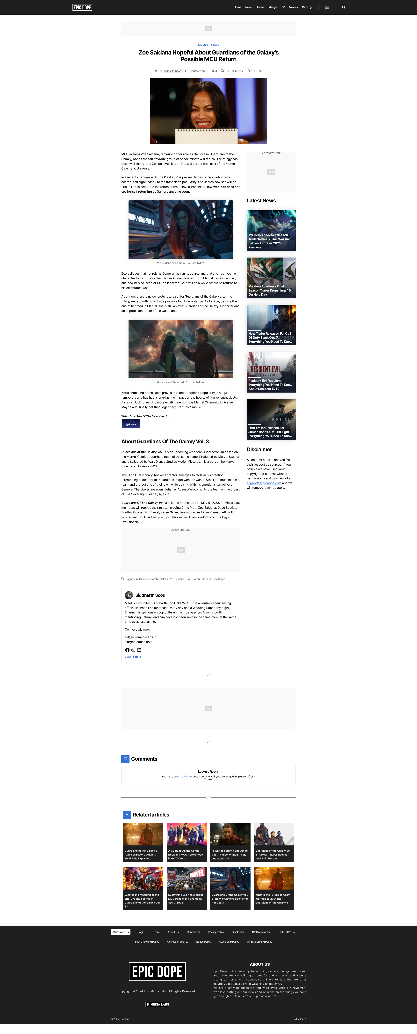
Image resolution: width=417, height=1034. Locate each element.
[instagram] (133, 650)
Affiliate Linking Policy (259, 941)
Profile (156, 932)
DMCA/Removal (261, 932)
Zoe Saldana (176, 579)
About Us (173, 932)
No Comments (234, 71)
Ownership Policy (229, 941)
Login (141, 932)
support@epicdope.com (264, 483)
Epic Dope (124, 1019)
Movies (293, 7)
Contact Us (193, 932)
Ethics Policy (203, 941)
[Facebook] (127, 650)
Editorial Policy (287, 932)
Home (237, 7)
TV (283, 7)
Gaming (307, 7)
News (248, 7)
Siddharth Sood (172, 71)
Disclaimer (238, 932)
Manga (272, 7)
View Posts (133, 656)
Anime (261, 7)
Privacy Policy (216, 932)
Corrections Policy (177, 941)
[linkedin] (139, 650)
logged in (182, 776)
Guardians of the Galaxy (153, 579)
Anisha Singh (217, 579)
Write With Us (121, 932)
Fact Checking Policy (147, 941)
